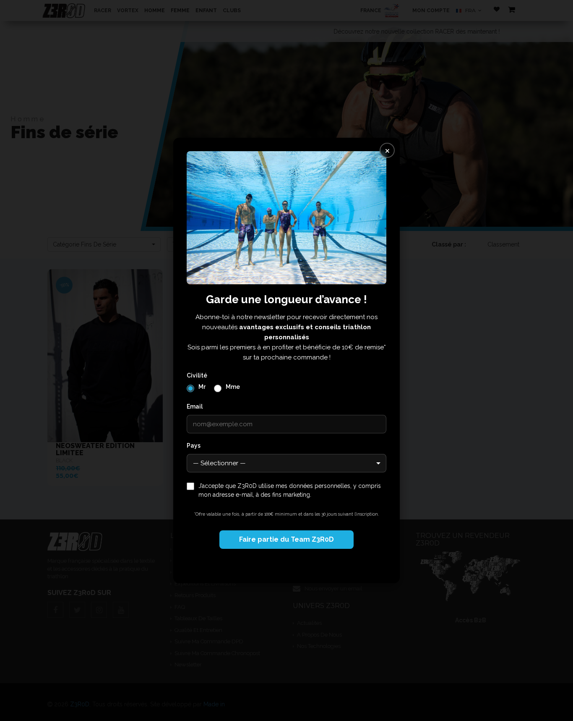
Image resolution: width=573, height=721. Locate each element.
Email (195, 406)
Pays (194, 445)
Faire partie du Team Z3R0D (286, 539)
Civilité (197, 375)
